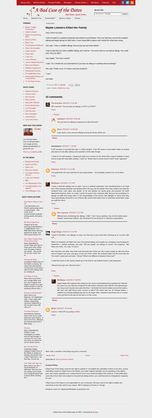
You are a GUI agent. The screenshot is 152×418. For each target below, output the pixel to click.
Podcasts (105, 2)
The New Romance (31, 311)
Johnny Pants (30, 94)
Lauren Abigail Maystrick (34, 62)
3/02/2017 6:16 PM (69, 232)
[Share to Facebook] (76, 85)
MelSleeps (55, 183)
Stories (54, 88)
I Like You (29, 57)
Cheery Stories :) (81, 2)
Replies (56, 114)
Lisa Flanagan (30, 108)
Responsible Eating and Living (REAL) (34, 77)
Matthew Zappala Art (33, 68)
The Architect (56, 103)
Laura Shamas (30, 59)
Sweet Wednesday (32, 105)
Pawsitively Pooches (32, 71)
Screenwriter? (50, 18)
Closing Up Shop (30, 259)
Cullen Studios (30, 51)
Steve (59, 129)
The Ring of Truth (30, 276)
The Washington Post (33, 183)
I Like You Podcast (32, 178)
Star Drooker (30, 97)
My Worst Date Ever (31, 222)
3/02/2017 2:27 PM (67, 183)
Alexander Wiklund (32, 102)
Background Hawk (32, 161)
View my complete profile (32, 152)
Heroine (27, 328)
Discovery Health (31, 170)
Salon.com (29, 167)
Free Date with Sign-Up (33, 363)
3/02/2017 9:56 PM (73, 280)
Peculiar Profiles (54, 2)
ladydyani (61, 119)
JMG (39, 129)
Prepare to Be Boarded (32, 293)
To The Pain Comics (32, 81)
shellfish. (77, 312)
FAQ (114, 2)
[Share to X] (74, 85)
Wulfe (53, 308)
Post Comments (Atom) (65, 359)
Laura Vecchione (31, 119)
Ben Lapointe (62, 213)
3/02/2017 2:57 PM (76, 213)
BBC (27, 180)
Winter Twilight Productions (30, 28)
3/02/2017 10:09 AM (70, 129)
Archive (77, 18)
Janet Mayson (30, 117)
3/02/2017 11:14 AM (67, 169)
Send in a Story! (65, 18)
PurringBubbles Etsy (32, 73)
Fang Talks (29, 54)
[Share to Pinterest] (79, 85)
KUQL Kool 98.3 (31, 164)
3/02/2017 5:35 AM (70, 103)
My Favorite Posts (31, 347)
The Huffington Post (32, 191)
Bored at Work (30, 40)
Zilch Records (30, 111)
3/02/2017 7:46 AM (69, 146)
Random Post (36, 18)
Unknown (55, 169)
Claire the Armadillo (32, 48)
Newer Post (50, 355)
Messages (67, 2)
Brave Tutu (29, 42)
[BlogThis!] (72, 85)
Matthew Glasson (31, 91)
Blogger (95, 412)
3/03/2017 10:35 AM (64, 308)
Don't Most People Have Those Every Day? (33, 240)
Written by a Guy (63, 88)
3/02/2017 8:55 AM (73, 119)
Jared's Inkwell (30, 32)
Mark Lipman (30, 100)
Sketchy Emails (39, 2)
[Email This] (70, 85)
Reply (53, 110)
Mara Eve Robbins (32, 65)
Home (25, 18)
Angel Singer (56, 232)
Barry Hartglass (31, 114)
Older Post (124, 355)
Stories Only (25, 2)
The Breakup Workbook (34, 45)
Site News (95, 2)
